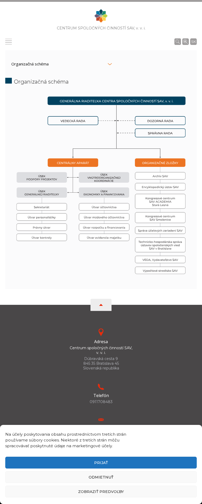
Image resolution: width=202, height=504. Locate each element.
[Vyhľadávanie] (177, 41)
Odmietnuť (101, 477)
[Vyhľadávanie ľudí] (185, 41)
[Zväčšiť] (184, 97)
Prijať (101, 462)
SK (193, 41)
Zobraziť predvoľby (101, 491)
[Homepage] (101, 17)
